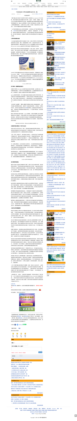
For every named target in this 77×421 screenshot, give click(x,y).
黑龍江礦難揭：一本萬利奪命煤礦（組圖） (20, 366)
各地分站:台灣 (33, 411)
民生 (53, 164)
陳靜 (55, 248)
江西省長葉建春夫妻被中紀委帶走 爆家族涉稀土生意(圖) (59, 49)
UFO (50, 142)
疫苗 (59, 140)
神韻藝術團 (28, 410)
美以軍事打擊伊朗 (50, 33)
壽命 (61, 169)
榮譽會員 (19, 316)
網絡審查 (59, 157)
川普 (58, 134)
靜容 (51, 250)
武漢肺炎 (55, 134)
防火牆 (62, 156)
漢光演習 (55, 135)
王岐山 (59, 142)
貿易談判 (58, 144)
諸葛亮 (55, 167)
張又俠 (55, 137)
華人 (50, 162)
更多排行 (63, 208)
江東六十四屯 (49, 159)
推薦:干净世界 (23, 410)
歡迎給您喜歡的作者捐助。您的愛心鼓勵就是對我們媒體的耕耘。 (24, 289)
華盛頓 (49, 268)
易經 (59, 167)
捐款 (40, 408)
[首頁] (38, 1)
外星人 (58, 169)
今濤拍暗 (52, 246)
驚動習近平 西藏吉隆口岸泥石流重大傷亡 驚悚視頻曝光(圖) (23, 388)
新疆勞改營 (54, 161)
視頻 (38, 5)
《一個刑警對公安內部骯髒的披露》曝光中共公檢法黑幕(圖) (23, 403)
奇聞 (56, 169)
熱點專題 (27, 5)
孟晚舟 (63, 142)
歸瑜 (63, 246)
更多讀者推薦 (40, 405)
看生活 (53, 6)
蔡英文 (51, 154)
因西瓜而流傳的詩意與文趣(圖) (53, 14)
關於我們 (25, 408)
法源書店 (33, 410)
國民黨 (58, 135)
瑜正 (56, 250)
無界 (56, 410)
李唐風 (58, 248)
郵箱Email (48, 273)
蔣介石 (55, 166)
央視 (48, 162)
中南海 (55, 146)
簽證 (63, 162)
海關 (59, 162)
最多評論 (49, 3)
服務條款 (30, 408)
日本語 (44, 413)
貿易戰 (49, 137)
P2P (53, 156)
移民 (52, 162)
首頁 (12, 9)
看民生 (34, 6)
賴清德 (60, 134)
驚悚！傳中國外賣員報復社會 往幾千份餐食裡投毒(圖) (22, 382)
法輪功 (55, 157)
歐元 (64, 151)
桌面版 (16, 408)
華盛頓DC (40, 411)
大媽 (59, 154)
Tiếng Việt (41, 413)
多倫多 (58, 268)
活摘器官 (63, 157)
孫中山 (52, 166)
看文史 (49, 6)
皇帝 (53, 167)
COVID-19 (51, 135)
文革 (63, 169)
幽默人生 (62, 167)
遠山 (49, 248)
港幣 (50, 152)
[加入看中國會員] (27, 306)
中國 (27, 107)
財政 (57, 152)
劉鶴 (61, 144)
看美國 (27, 6)
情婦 (50, 147)
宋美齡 (59, 166)
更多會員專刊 (62, 29)
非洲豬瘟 (49, 156)
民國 (63, 164)
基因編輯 (59, 156)
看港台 (31, 6)
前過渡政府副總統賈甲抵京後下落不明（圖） (20, 375)
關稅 (48, 144)
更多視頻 (63, 242)
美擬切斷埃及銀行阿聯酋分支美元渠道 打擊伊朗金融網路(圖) (59, 64)
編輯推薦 (56, 3)
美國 (55, 144)
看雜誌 (36, 410)
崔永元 (52, 146)
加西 (46, 411)
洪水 (53, 139)
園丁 (61, 248)
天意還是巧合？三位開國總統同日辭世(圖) (55, 16)
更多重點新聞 (62, 88)
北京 (54, 154)
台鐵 (61, 135)
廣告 (52, 268)
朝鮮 (57, 149)
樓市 (55, 152)
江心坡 (48, 161)
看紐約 (42, 6)
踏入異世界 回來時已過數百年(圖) (54, 22)
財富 (59, 152)
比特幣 (61, 151)
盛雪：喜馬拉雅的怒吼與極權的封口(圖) (55, 119)
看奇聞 (56, 6)
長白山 (59, 159)
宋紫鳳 (48, 246)
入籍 (49, 164)
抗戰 (50, 166)
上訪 (52, 157)
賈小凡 (57, 246)
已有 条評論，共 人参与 (17, 346)
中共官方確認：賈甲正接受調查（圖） (19, 372)
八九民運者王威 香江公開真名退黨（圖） (19, 370)
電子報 (20, 408)
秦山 (49, 250)
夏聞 (51, 248)
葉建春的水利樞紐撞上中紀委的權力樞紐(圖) (56, 95)
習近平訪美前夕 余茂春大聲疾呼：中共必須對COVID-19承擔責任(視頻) (26, 386)
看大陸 (20, 6)
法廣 (50, 149)
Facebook (54, 408)
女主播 (63, 161)
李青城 (53, 250)
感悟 (49, 169)
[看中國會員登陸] (27, 309)
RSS (61, 408)
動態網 (53, 410)
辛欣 (48, 269)
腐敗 (52, 147)
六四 (55, 140)
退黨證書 (50, 410)
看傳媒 (43, 410)
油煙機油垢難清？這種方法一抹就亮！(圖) (55, 182)
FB (55, 149)
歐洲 (44, 411)
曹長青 (50, 251)
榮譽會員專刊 (51, 12)
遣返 (61, 162)
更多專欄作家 (62, 253)
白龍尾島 (63, 159)
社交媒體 (53, 149)
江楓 (58, 250)
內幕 (58, 146)
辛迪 (53, 251)
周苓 (53, 248)
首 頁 (14, 3)
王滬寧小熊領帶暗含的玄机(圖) (53, 199)
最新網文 (55, 268)
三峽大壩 (63, 137)
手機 (51, 169)
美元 (53, 151)
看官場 (24, 6)
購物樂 (60, 266)
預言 (53, 169)
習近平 (52, 137)
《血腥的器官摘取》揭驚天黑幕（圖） (19, 368)
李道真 (60, 246)
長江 (51, 139)
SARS (51, 161)
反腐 (54, 147)
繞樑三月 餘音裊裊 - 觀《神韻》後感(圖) (19, 399)
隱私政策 (35, 408)
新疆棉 (48, 139)
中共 (52, 142)
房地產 (52, 152)
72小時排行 (43, 3)
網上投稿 (49, 408)
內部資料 (62, 268)
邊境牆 (50, 144)
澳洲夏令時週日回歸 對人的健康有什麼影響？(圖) (21, 362)
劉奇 (49, 167)
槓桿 (51, 151)
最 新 (19, 3)
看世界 (45, 6)
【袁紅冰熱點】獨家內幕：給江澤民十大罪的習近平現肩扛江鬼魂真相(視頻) (27, 384)
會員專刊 (50, 5)
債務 (49, 151)
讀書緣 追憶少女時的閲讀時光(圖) (54, 27)
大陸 (52, 156)
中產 (61, 152)
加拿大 (60, 149)
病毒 (48, 135)
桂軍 (48, 166)
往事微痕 (59, 139)
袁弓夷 (55, 139)
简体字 (33, 413)
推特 (58, 408)
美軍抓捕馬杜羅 (50, 37)
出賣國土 (59, 137)
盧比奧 (63, 134)
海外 (56, 164)
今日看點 (30, 3)
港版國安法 (51, 140)
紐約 (37, 411)
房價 (61, 154)
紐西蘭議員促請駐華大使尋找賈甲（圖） (19, 373)
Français (36, 413)
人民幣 (58, 151)
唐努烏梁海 (55, 159)
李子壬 (61, 250)
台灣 (49, 154)
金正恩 (56, 142)
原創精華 (44, 5)
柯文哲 (61, 140)
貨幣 (55, 151)
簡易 (55, 246)
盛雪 (63, 248)
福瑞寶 (46, 410)
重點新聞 (24, 3)
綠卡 (51, 164)
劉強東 (56, 154)
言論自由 (59, 161)
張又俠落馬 (49, 35)
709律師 (49, 157)
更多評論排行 (40, 392)
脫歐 (63, 149)
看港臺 (57, 264)
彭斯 (53, 144)
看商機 (57, 266)
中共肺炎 (49, 134)
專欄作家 (33, 5)
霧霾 (56, 156)
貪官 (48, 147)
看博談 (38, 6)
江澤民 (14, 30)
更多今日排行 (62, 121)
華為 (54, 142)
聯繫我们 (44, 408)
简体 (63, 1)
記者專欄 (62, 3)
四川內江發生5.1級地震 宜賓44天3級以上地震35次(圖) (59, 74)
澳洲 (61, 164)
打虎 (56, 147)
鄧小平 (62, 166)
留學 (57, 162)
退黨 (57, 140)
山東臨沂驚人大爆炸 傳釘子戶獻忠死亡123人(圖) (21, 390)
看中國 (14, 285)
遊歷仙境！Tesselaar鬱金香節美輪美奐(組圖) (20, 364)
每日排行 (36, 3)
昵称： (13, 342)
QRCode (20, 324)
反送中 (63, 146)
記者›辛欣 (13, 283)
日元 (48, 152)
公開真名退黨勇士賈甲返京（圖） (18, 377)
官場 (58, 147)
